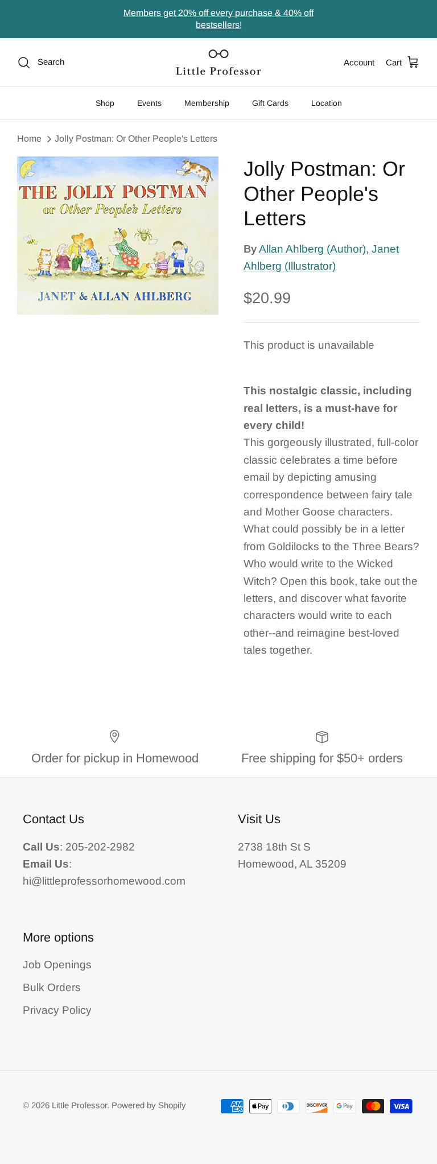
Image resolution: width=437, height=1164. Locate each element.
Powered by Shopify (149, 1105)
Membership (206, 103)
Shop (105, 103)
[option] (117, 235)
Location (326, 103)
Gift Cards (270, 103)
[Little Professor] (218, 62)
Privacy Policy (57, 1010)
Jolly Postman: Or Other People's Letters (136, 138)
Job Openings (57, 965)
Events (149, 103)
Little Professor (79, 1105)
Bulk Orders (52, 987)
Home (29, 138)
